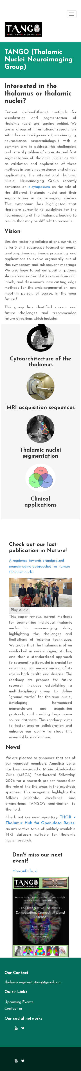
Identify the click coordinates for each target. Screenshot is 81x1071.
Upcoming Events (18, 1002)
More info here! (24, 871)
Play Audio (19, 610)
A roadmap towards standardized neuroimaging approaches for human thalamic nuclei (39, 566)
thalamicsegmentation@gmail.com (32, 982)
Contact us (13, 1008)
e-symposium (40, 187)
